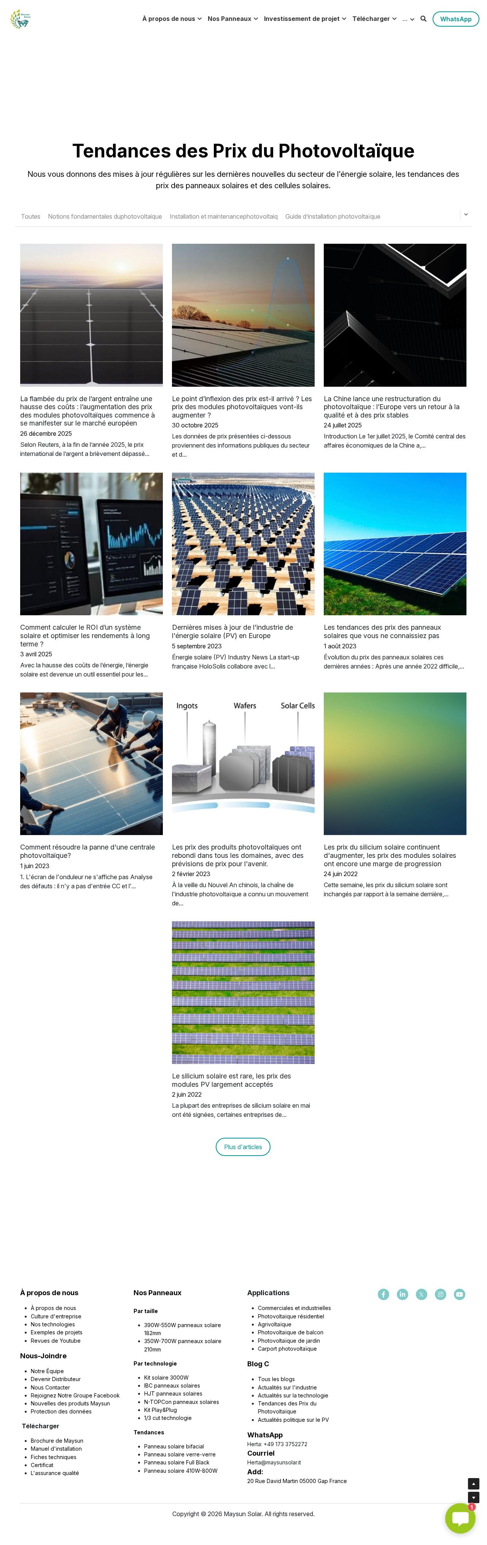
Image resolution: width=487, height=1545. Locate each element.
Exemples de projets (57, 1332)
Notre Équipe (47, 1371)
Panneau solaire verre (172, 1454)
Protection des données (61, 1411)
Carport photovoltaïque (287, 1348)
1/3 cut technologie (168, 1418)
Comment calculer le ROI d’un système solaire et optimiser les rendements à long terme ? (85, 636)
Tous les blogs (276, 1379)
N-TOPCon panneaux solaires (181, 1402)
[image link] (20, 18)
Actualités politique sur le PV (293, 1419)
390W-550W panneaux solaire (182, 1325)
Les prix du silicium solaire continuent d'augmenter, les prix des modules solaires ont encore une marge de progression (390, 855)
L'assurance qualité (55, 1473)
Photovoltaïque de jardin (289, 1340)
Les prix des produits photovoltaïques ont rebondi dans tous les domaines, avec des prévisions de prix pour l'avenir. (238, 855)
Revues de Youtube (56, 1340)
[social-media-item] (383, 1294)
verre (209, 1454)
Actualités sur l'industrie (287, 1387)
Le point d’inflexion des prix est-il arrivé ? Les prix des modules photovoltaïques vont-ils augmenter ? (242, 407)
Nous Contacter (50, 1387)
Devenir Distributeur (56, 1379)
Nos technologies (53, 1324)
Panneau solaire (165, 1446)
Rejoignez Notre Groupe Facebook (75, 1395)
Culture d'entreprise (56, 1316)
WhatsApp (456, 19)
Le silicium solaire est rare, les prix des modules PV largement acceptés (231, 1080)
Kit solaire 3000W (166, 1377)
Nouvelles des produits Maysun (70, 1403)
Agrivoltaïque (274, 1324)
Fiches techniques (53, 1457)
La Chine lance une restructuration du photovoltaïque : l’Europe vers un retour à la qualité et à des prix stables (392, 407)
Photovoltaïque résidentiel (291, 1316)
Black (203, 1462)
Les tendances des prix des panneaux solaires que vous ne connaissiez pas (382, 632)
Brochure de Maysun (57, 1440)
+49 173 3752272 (285, 1444)
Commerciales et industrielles (294, 1308)
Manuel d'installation (56, 1448)
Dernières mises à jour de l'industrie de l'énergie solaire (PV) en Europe (232, 632)
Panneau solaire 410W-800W (181, 1470)
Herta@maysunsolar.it (274, 1462)
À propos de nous (53, 1308)
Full (191, 1462)
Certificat (42, 1465)
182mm (152, 1333)
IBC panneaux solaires (172, 1385)
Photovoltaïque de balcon (290, 1332)
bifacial (195, 1446)
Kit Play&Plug (160, 1410)
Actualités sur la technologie (293, 1395)
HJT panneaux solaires (173, 1393)
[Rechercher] (423, 19)
